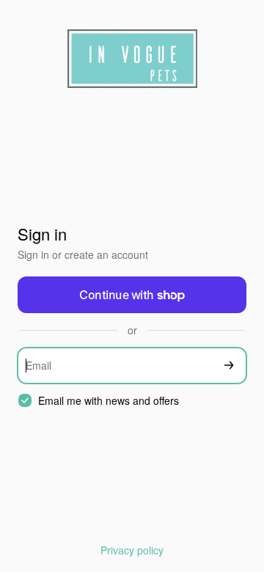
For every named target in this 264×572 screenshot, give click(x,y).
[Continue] (228, 365)
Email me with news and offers (108, 401)
